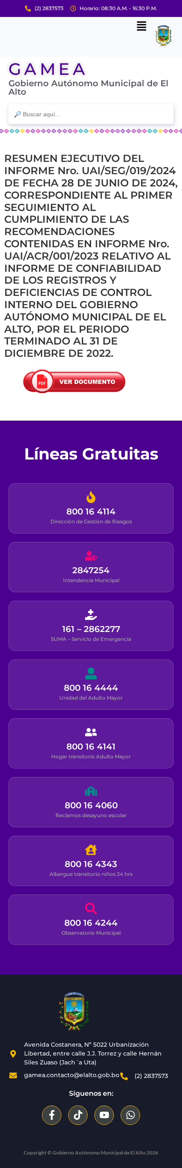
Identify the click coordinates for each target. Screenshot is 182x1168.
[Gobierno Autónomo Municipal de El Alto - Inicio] (74, 1011)
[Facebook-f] (51, 1115)
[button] (141, 26)
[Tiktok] (78, 1115)
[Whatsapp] (130, 1115)
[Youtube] (104, 1115)
